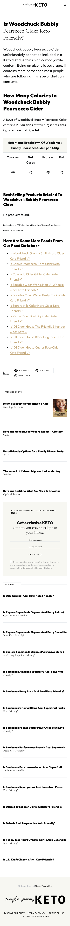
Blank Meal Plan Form (36, 916)
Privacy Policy (36, 913)
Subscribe (33, 554)
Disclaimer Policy (14, 913)
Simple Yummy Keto (43, 886)
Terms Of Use (56, 913)
